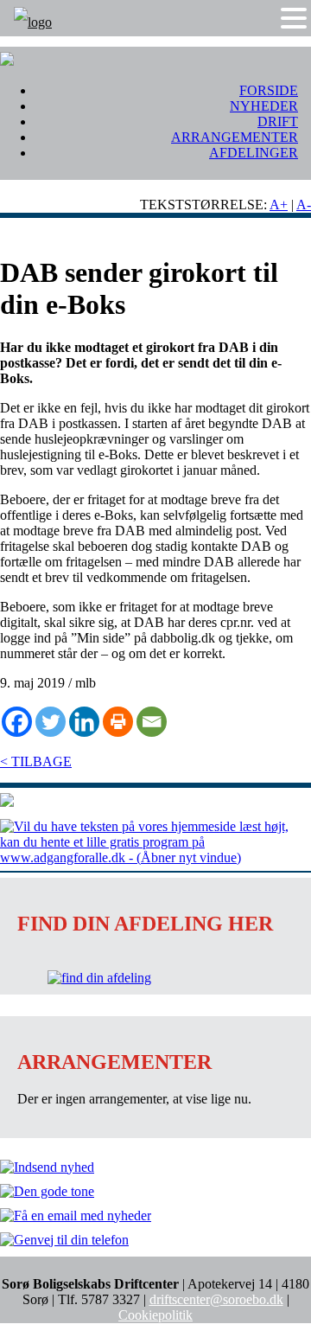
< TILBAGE (36, 761)
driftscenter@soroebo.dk (216, 1299)
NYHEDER (264, 106)
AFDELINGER (253, 152)
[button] (294, 18)
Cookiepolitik (155, 1315)
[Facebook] (17, 722)
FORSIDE (268, 90)
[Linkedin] (84, 722)
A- (303, 204)
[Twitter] (50, 722)
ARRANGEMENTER (234, 137)
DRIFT (277, 121)
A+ (279, 204)
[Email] (151, 722)
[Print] (118, 722)
